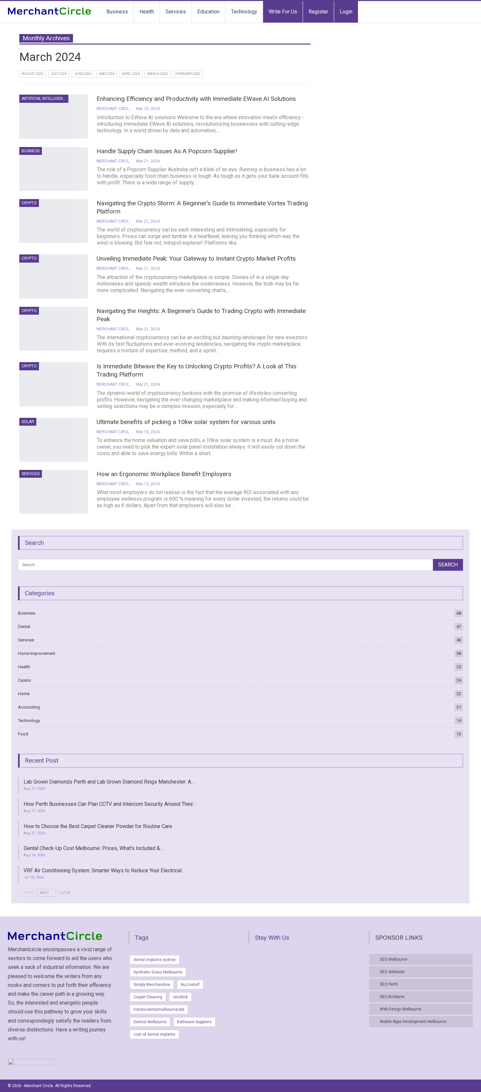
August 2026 (32, 74)
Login (346, 12)
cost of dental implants (154, 1034)
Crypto (29, 203)
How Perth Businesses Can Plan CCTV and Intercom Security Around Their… (110, 804)
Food (23, 733)
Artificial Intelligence (45, 98)
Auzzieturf (190, 984)
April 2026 (131, 74)
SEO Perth (389, 984)
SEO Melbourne (393, 959)
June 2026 (83, 74)
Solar (28, 421)
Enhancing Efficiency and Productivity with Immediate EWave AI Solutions (196, 98)
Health (146, 12)
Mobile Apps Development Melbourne (413, 1021)
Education (208, 12)
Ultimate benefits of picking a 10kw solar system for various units (186, 422)
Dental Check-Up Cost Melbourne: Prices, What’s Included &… (93, 848)
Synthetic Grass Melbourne (158, 972)
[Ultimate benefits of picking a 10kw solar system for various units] (53, 440)
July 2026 (59, 74)
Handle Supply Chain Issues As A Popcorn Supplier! (167, 151)
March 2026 (157, 74)
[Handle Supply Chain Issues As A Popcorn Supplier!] (53, 169)
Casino (24, 680)
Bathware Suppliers (194, 1022)
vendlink (180, 997)
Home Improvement (36, 653)
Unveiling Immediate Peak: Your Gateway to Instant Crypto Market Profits (196, 258)
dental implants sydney (155, 959)
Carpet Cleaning (148, 997)
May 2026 (107, 74)
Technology (244, 12)
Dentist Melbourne (150, 1022)
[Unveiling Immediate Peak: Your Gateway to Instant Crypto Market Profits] (53, 276)
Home (23, 693)
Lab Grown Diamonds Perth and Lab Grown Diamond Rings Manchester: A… (109, 782)
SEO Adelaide (392, 972)
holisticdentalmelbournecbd (159, 1009)
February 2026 (187, 74)
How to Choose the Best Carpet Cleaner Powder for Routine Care (98, 826)
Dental (24, 626)
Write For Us (283, 12)
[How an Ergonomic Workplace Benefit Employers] (53, 492)
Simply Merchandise (152, 984)
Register (318, 12)
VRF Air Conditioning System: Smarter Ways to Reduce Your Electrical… (104, 870)
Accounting (29, 707)
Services (176, 12)
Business (117, 12)
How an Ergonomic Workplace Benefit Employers (164, 474)
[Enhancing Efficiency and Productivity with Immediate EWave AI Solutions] (53, 117)
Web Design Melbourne (400, 1009)
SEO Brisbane (392, 996)
